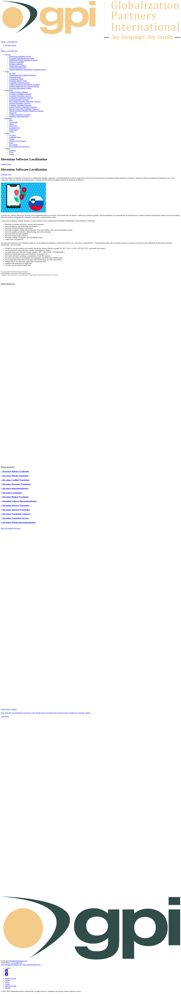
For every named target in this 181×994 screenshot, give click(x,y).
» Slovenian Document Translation (16, 484)
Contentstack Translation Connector (21, 98)
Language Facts (14, 128)
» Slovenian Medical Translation (15, 497)
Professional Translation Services (20, 56)
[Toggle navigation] (2, 49)
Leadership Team (15, 137)
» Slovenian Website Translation (14, 476)
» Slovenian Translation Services (15, 518)
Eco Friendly (13, 145)
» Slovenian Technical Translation (15, 510)
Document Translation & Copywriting (21, 58)
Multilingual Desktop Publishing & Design (23, 60)
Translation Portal (15, 77)
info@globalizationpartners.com (16, 961)
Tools (7, 71)
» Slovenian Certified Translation (15, 480)
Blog (10, 120)
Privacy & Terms (10, 986)
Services (8, 54)
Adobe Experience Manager (18, 92)
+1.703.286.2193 (16, 963)
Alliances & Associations (17, 141)
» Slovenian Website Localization (15, 471)
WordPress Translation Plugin (19, 116)
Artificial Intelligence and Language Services (24, 86)
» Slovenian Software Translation (15, 505)
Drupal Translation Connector (19, 100)
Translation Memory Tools (18, 81)
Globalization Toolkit (16, 79)
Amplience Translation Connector (20, 94)
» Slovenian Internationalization (14, 488)
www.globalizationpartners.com (11, 965)
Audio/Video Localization (17, 66)
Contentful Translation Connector (20, 96)
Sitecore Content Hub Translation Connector (24, 109)
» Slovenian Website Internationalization (18, 522)
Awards (11, 139)
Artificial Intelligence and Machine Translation (24, 84)
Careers (11, 154)
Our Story (12, 135)
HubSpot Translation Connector (19, 103)
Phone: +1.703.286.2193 (9, 42)
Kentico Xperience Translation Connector (23, 107)
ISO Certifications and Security (19, 146)
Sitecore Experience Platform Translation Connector (26, 111)
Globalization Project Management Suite (22, 75)
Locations (12, 150)
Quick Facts (13, 126)
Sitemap (7, 988)
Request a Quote (10, 45)
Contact (7, 148)
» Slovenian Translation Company (15, 514)
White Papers (13, 130)
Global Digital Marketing (17, 68)
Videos (11, 131)
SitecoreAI (12, 113)
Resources (8, 118)
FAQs (11, 152)
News (11, 143)
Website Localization (16, 64)
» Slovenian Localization (11, 493)
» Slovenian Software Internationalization (19, 501)
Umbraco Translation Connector (19, 115)
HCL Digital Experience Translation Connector (24, 101)
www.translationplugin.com (31, 965)
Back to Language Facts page (10, 528)
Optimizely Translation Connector (20, 105)
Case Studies (13, 122)
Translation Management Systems (20, 88)
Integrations (9, 90)
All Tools (12, 73)
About (7, 133)
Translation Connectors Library (19, 83)
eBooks (11, 124)
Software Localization (16, 62)
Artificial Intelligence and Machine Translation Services (27, 69)
